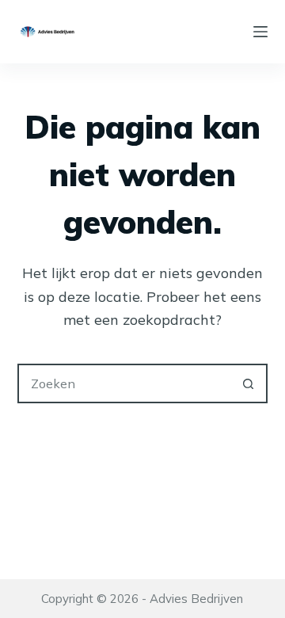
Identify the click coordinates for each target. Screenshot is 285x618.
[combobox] (124, 383)
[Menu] (260, 32)
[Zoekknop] (248, 383)
